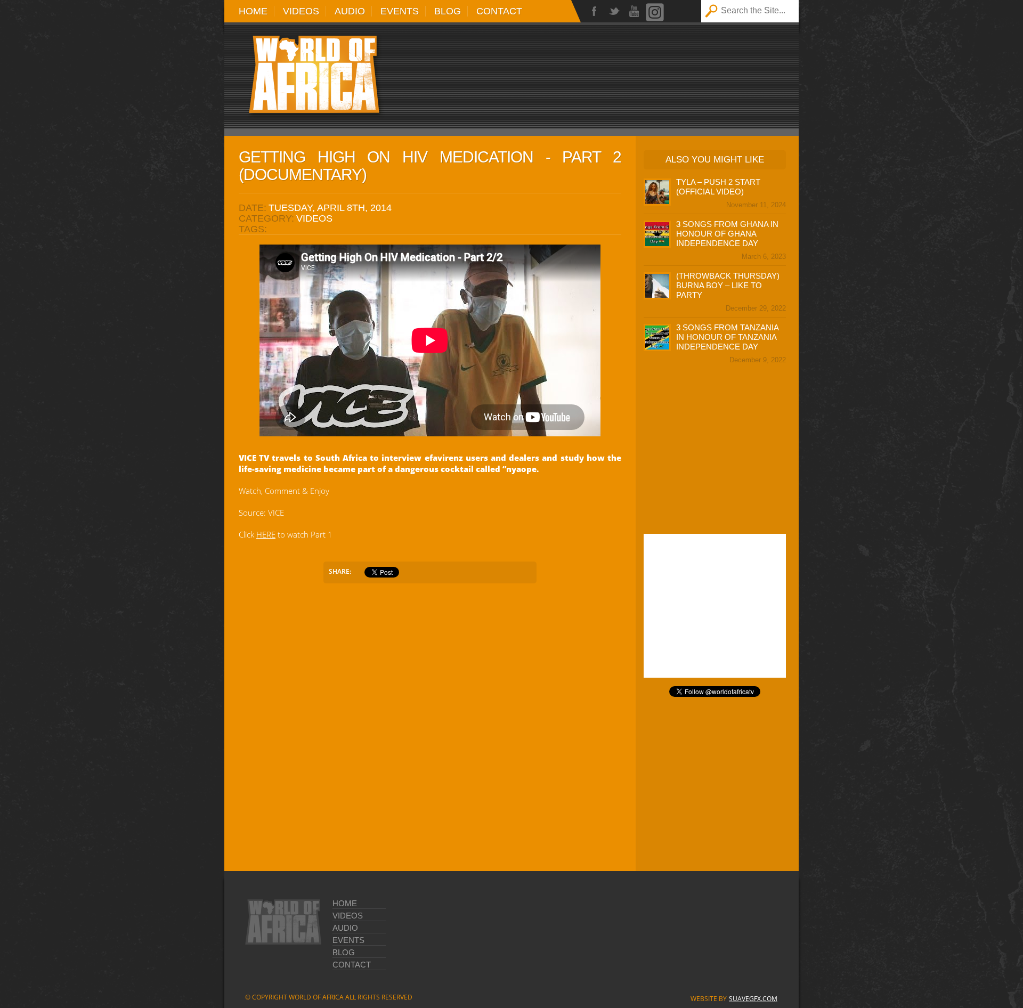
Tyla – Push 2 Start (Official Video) (718, 186)
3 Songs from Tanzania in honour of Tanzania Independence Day (727, 337)
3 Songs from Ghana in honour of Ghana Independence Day (727, 234)
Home (253, 11)
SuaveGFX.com (753, 998)
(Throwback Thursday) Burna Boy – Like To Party (728, 285)
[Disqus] (429, 727)
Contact (499, 11)
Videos (301, 11)
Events (399, 11)
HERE (265, 534)
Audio (350, 11)
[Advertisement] (645, 70)
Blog (447, 11)
